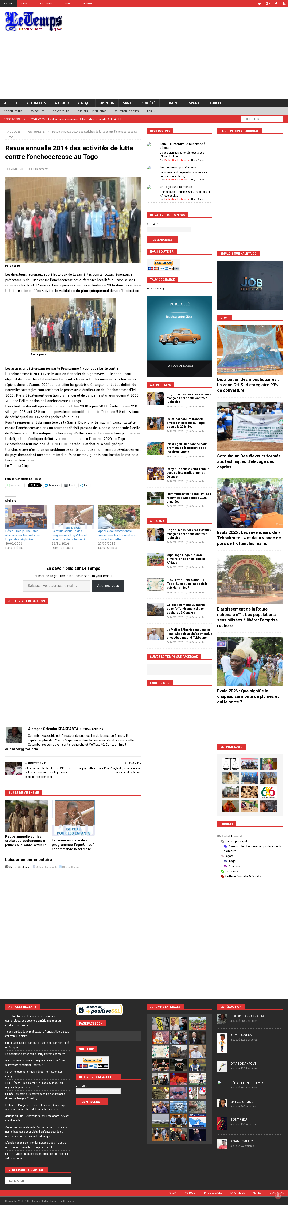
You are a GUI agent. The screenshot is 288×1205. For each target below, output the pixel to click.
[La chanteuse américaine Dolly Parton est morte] (160, 1037)
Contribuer (61, 111)
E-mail (152, 224)
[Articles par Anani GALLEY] (222, 1147)
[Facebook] (276, 3)
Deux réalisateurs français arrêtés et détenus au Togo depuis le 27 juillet (186, 422)
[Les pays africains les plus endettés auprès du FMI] (178, 1107)
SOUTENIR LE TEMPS (126, 111)
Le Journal (46, 3)
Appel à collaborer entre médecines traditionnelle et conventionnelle (117, 535)
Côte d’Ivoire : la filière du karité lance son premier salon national (36, 1155)
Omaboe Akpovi (243, 1063)
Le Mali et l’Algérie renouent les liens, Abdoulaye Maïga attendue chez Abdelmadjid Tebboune (189, 633)
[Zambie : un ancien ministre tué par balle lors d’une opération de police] (160, 1107)
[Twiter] (259, 3)
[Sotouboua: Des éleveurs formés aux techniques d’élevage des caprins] (250, 426)
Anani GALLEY (241, 1141)
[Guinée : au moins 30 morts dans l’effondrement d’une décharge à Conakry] (155, 609)
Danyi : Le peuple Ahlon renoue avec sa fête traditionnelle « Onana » (188, 472)
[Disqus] (73, 930)
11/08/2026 (176, 456)
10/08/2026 (176, 481)
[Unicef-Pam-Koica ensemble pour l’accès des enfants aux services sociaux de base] (249, 778)
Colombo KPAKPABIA (247, 1016)
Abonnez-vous (108, 586)
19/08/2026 (176, 431)
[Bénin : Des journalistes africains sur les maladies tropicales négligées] (26, 517)
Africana (157, 521)
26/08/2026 (176, 406)
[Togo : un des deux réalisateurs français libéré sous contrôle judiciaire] (155, 398)
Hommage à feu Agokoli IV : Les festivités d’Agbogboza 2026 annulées (189, 497)
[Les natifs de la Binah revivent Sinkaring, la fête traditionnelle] (249, 806)
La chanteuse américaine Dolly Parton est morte (35, 1054)
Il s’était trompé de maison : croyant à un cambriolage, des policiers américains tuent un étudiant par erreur (33, 1020)
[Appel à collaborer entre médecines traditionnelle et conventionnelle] (119, 517)
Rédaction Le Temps (176, 160)
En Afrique (237, 1193)
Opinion (107, 102)
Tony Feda (238, 1119)
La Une (8, 3)
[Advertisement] (144, 66)
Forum (87, 3)
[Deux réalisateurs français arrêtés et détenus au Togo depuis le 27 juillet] (155, 423)
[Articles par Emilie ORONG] (222, 1104)
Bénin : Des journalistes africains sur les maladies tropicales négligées (22, 535)
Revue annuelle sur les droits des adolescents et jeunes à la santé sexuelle (26, 841)
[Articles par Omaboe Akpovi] (222, 1069)
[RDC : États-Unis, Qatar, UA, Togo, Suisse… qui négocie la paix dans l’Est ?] (155, 584)
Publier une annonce (92, 111)
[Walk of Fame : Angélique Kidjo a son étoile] (178, 1079)
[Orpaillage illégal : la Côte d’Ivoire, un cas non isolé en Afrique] (155, 559)
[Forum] (284, 3)
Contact (69, 3)
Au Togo (62, 102)
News (24, 3)
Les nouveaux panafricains (178, 167)
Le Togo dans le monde (176, 186)
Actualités (36, 102)
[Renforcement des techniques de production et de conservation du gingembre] (249, 792)
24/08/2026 (176, 592)
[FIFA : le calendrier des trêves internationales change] (197, 1037)
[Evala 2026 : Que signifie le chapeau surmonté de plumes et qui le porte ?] (250, 661)
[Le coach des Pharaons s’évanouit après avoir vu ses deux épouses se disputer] (197, 1134)
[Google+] (268, 3)
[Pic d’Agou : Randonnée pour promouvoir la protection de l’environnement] (155, 448)
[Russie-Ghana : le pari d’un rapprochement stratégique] (178, 1134)
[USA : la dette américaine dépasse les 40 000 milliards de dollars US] (197, 1107)
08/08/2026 (176, 506)
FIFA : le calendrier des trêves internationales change (34, 1073)
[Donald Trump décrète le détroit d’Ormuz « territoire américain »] (197, 1120)
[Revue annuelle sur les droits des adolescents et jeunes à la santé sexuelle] (26, 816)
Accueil (11, 102)
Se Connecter (13, 111)
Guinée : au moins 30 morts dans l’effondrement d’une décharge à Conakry (186, 608)
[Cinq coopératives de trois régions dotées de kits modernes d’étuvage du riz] (230, 792)
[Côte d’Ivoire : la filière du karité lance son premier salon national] (160, 1079)
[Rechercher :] (262, 118)
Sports (195, 102)
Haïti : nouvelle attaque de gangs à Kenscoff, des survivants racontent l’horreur (35, 1062)
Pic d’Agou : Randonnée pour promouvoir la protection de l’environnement (187, 447)
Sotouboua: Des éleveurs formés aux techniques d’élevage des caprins (249, 461)
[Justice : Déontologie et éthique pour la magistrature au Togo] (230, 764)
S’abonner (37, 111)
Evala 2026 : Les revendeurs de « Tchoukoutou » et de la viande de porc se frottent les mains (249, 538)
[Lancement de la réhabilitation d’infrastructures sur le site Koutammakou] (268, 778)
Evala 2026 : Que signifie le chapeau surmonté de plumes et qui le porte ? (248, 696)
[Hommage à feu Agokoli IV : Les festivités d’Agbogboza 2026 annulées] (155, 498)
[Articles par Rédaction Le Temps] (222, 1088)
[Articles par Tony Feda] (222, 1128)
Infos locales (213, 1193)
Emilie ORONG (242, 1101)
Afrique (84, 102)
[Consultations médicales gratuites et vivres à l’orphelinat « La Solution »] (249, 764)
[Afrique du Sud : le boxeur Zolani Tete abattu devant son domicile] (160, 1065)
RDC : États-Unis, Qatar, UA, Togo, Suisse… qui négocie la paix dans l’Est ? (187, 583)
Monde (257, 1193)
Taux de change (156, 288)
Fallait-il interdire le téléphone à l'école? (182, 145)
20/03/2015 (18, 169)
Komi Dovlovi (242, 1035)
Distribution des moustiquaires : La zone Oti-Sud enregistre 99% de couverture (248, 385)
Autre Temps (160, 385)
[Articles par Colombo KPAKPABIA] (222, 1021)
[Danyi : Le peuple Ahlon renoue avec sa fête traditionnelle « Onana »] (155, 473)
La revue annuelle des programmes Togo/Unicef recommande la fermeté (69, 535)
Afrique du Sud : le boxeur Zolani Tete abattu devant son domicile (37, 1118)
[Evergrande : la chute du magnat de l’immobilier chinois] (178, 1120)
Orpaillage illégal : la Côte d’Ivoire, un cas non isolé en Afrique (186, 558)
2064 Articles (93, 728)
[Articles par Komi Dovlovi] (222, 1050)
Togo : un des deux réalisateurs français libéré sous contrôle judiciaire (189, 397)
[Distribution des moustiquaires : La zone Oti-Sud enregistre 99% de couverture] (250, 350)
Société (148, 102)
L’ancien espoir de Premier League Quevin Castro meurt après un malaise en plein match (35, 1144)
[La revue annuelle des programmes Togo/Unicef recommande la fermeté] (73, 517)
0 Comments (41, 169)
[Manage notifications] (278, 1195)
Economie (172, 102)
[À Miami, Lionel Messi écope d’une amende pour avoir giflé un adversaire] (197, 1079)
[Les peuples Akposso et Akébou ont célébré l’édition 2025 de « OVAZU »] (230, 778)
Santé (128, 102)
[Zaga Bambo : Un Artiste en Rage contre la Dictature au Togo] (230, 806)
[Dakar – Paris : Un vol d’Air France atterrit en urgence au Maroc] (160, 1120)
